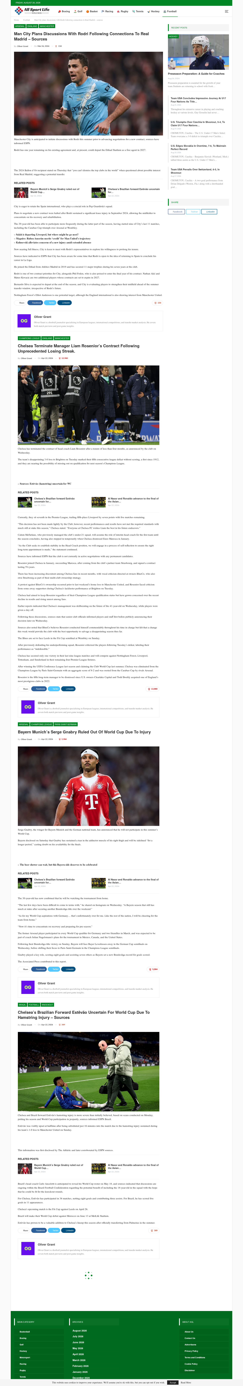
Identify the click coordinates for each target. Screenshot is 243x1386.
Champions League (29, 338)
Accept (173, 1382)
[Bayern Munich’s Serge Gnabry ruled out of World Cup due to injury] (21, 193)
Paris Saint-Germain (66, 724)
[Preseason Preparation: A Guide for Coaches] (198, 52)
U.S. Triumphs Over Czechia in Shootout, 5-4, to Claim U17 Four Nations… (198, 123)
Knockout (47, 1004)
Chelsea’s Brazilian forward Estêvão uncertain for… (134, 190)
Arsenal (20, 26)
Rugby (124, 11)
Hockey (155, 11)
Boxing (66, 11)
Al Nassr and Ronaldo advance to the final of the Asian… (133, 500)
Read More (186, 1382)
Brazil (22, 1004)
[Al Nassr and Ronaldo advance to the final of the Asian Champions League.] (99, 502)
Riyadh (55, 1265)
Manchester (47, 26)
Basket (94, 11)
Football (172, 11)
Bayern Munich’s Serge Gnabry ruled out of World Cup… (54, 190)
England (32, 26)
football (34, 1004)
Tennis (139, 11)
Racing (109, 11)
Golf (80, 11)
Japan (45, 1265)
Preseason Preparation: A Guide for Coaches (196, 74)
